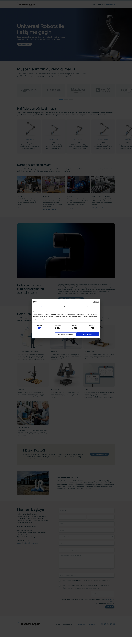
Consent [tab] (43, 307)
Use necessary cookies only (65, 334)
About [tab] (89, 307)
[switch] (57, 328)
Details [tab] (66, 307)
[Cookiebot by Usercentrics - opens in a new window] (92, 302)
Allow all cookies (87, 334)
